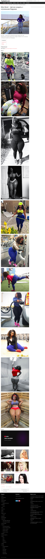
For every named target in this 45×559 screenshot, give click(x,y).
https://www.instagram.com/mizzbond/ (11, 48)
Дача (3, 537)
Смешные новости (4, 534)
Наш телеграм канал (29, 0)
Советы (2, 536)
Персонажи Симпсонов (6, 520)
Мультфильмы (3, 517)
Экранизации (5, 553)
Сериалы (2, 533)
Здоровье (3, 504)
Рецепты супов (5, 530)
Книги (2, 510)
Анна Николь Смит (18, 472)
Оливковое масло (33, 510)
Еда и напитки (3, 500)
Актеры (4, 547)
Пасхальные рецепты (6, 526)
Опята (32, 520)
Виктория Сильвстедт (18, 460)
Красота (4, 540)
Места (2, 511)
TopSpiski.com (5, 1)
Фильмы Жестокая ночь (34, 505)
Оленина (32, 503)
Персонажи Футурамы (6, 521)
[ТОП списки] (2, 3)
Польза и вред (3, 523)
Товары (2, 543)
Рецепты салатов (5, 529)
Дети (3, 539)
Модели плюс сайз (6, 503)
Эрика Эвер (2, 484)
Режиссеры (4, 549)
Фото (2, 43)
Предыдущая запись (6, 490)
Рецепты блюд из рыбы (6, 527)
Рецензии (4, 550)
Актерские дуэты (5, 546)
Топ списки (2, 4)
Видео (2, 44)
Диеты (4, 506)
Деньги (2, 498)
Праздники (4, 542)
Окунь (32, 499)
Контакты (34, 0)
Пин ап (4, 514)
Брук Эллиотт (17, 484)
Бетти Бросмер (3, 460)
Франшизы (4, 552)
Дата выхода (3, 497)
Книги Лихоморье (33, 516)
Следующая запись (24, 490)
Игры (2, 507)
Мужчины (2, 516)
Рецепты (2, 524)
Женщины (6, 4)
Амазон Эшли (3, 472)
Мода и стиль (3, 513)
